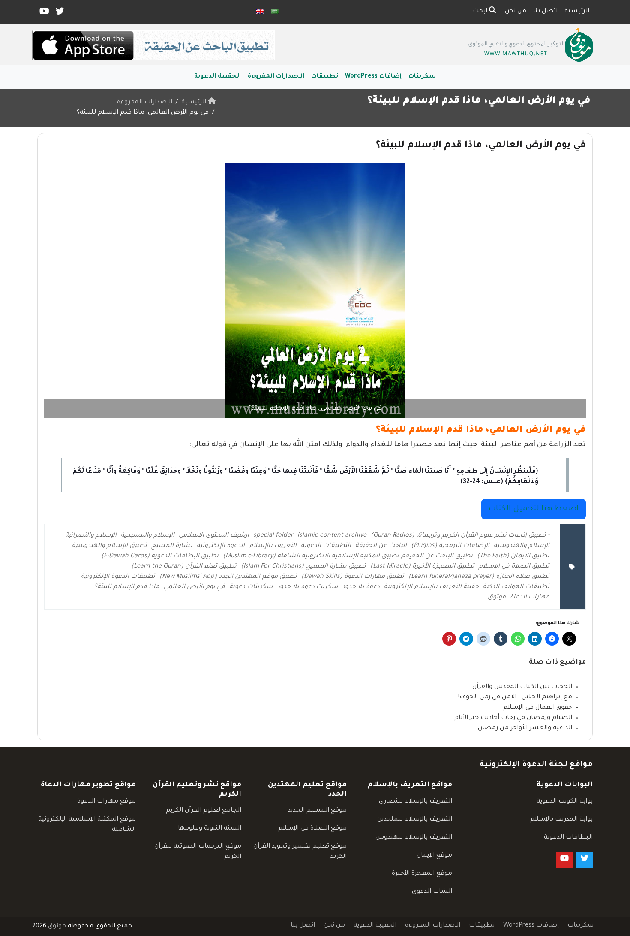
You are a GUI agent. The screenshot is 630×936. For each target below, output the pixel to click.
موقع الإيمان (434, 855)
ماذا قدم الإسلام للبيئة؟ (126, 587)
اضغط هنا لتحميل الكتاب (534, 509)
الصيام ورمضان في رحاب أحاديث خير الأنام (513, 718)
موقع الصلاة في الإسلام (312, 828)
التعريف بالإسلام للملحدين (414, 819)
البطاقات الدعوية (568, 837)
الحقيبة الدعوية (217, 76)
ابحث (481, 11)
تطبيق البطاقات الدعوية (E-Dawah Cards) (160, 556)
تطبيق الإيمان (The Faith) (513, 556)
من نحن (515, 11)
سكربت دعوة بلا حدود (307, 587)
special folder (273, 535)
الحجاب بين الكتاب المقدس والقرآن (522, 687)
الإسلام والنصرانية (91, 535)
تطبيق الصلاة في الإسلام (514, 566)
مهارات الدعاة (529, 597)
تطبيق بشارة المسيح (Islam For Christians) (303, 566)
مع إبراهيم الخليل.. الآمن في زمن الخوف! (515, 697)
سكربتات (422, 76)
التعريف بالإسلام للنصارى (415, 801)
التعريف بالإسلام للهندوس (413, 837)
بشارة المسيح (171, 546)
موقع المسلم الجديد (317, 810)
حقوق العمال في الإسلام (537, 707)
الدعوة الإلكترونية (221, 546)
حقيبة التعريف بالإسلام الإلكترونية (431, 587)
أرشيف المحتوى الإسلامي (214, 535)
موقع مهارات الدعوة (106, 801)
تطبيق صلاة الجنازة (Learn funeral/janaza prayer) (478, 577)
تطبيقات (324, 76)
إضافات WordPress (373, 76)
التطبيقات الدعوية (326, 546)
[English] (260, 12)
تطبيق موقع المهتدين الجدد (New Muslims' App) (228, 577)
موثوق (497, 597)
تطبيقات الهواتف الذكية (516, 587)
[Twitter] (59, 13)
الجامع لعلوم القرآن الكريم (203, 810)
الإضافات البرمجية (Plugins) (450, 546)
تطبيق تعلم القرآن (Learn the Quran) (184, 566)
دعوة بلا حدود (361, 587)
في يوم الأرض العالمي (194, 587)
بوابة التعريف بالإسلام (561, 819)
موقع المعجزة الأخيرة (422, 873)
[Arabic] (274, 12)
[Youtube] (43, 13)
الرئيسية (576, 11)
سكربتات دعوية (251, 587)
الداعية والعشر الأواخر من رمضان (525, 728)
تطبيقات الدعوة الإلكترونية (118, 577)
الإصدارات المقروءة (276, 76)
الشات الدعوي (432, 891)
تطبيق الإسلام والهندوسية (109, 546)
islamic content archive (331, 535)
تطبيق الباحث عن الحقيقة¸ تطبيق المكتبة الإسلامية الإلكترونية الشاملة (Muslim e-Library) (348, 556)
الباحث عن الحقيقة (381, 546)
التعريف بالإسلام (273, 546)
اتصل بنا (545, 11)
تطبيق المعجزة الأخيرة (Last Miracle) (422, 566)
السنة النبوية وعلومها (209, 828)
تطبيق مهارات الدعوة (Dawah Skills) (352, 577)
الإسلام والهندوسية (521, 546)
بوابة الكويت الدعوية (565, 801)
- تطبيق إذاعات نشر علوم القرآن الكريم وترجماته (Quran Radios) (460, 535)
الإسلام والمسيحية (147, 535)
